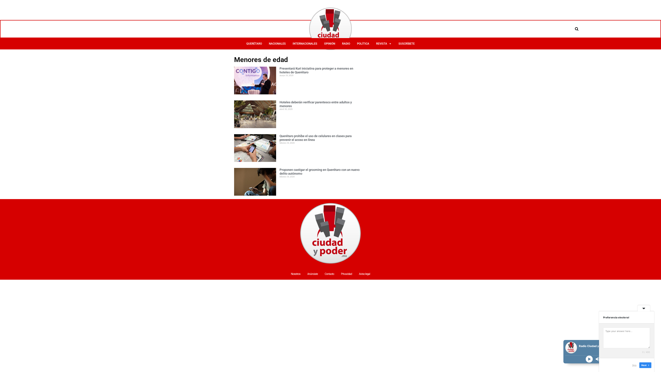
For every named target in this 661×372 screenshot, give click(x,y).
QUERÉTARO (254, 43)
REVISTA (381, 43)
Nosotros (295, 274)
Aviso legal (364, 274)
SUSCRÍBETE (406, 43)
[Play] (589, 359)
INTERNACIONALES (305, 43)
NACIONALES (277, 43)
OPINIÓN (329, 43)
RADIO (346, 43)
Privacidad (346, 274)
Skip (634, 365)
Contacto (329, 274)
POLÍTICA (363, 43)
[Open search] (576, 29)
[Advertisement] (427, 64)
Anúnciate (312, 274)
